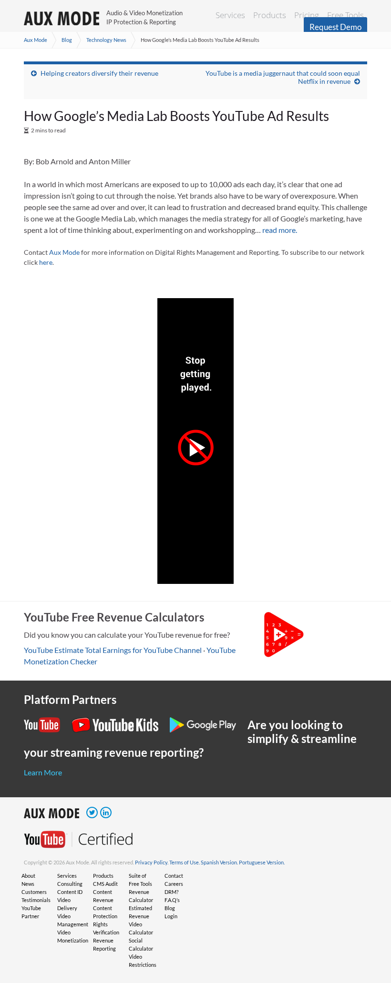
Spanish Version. (219, 862)
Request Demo (335, 27)
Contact (174, 876)
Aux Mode (35, 40)
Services (230, 15)
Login (171, 916)
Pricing (306, 15)
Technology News (106, 40)
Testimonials (36, 900)
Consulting (69, 884)
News (27, 884)
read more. (279, 229)
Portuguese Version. (262, 862)
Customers (34, 892)
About (28, 876)
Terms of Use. (184, 862)
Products (269, 15)
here (45, 262)
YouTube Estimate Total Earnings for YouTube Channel (113, 649)
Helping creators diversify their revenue (99, 73)
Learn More (43, 772)
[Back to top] (369, 926)
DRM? (171, 892)
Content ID (69, 892)
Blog (67, 40)
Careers (174, 884)
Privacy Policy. (151, 862)
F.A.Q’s (172, 900)
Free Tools (345, 15)
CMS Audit (105, 884)
